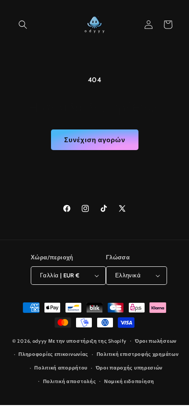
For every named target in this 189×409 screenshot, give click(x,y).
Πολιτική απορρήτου (60, 368)
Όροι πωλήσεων (156, 341)
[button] (23, 24)
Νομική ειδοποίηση (129, 381)
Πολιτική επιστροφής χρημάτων (138, 354)
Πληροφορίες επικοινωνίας (53, 354)
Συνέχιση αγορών (94, 140)
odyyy (40, 340)
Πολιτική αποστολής (69, 381)
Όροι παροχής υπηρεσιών (129, 368)
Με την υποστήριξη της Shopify (87, 340)
